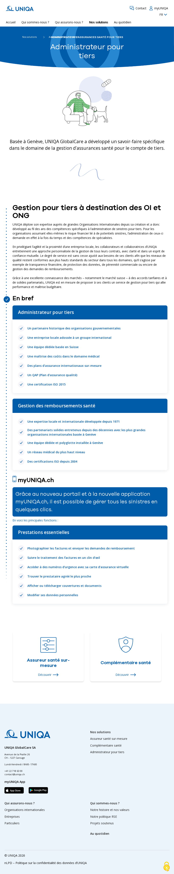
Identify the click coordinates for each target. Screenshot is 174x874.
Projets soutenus (102, 823)
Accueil (10, 22)
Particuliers (12, 823)
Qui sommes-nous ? (35, 22)
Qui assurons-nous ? (69, 22)
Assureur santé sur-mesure (108, 739)
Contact (141, 8)
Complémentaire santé (106, 745)
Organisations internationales (24, 810)
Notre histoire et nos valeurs (109, 810)
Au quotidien (122, 22)
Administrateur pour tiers (107, 752)
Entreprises (12, 817)
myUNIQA (161, 8)
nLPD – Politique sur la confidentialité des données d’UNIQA (45, 863)
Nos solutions (98, 22)
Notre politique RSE (103, 817)
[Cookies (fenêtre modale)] (166, 867)
